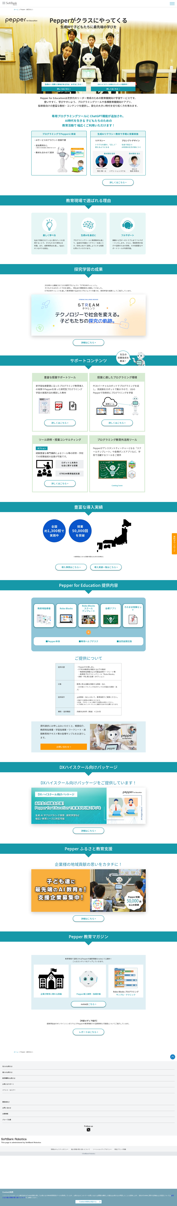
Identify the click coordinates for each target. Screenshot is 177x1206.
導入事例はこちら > (71, 567)
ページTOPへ (172, 1056)
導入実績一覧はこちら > (106, 567)
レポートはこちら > (88, 1031)
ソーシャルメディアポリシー (102, 1149)
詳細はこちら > (88, 342)
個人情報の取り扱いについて (80, 1149)
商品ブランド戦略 (120, 1149)
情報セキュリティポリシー (59, 1149)
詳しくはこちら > (118, 182)
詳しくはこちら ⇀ (64, 89)
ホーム (16, 9)
